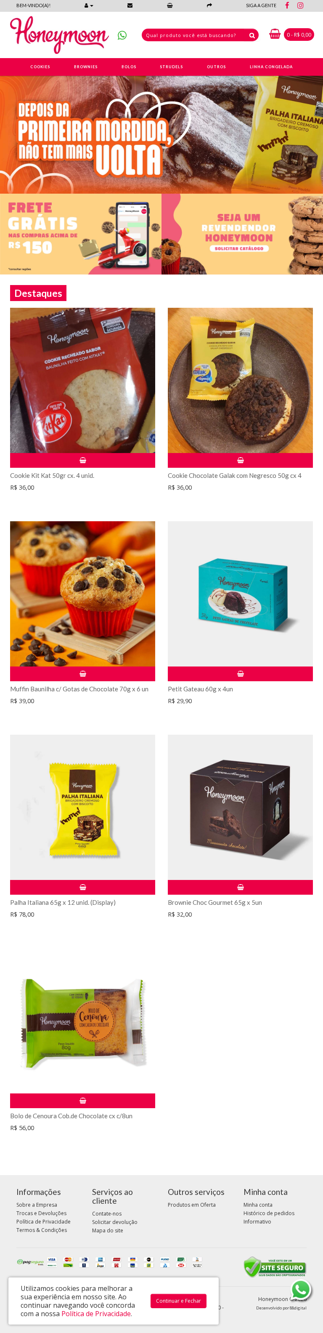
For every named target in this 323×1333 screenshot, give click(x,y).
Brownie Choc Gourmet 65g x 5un (215, 902)
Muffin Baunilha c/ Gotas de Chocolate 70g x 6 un (79, 689)
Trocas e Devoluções (41, 1213)
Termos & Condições (41, 1230)
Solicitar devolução (115, 1222)
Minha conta (258, 1204)
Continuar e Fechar (178, 1300)
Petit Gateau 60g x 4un (200, 689)
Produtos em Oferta (192, 1204)
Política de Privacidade (43, 1221)
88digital (298, 1308)
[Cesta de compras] (170, 5)
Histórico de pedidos (269, 1213)
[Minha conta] (89, 5)
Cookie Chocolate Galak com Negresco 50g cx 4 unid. (235, 479)
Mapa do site (107, 1230)
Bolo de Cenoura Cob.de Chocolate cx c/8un (71, 1116)
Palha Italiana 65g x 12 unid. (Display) (63, 902)
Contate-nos (107, 1213)
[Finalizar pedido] (209, 5)
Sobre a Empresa (36, 1204)
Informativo (257, 1221)
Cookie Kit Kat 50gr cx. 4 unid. (52, 475)
